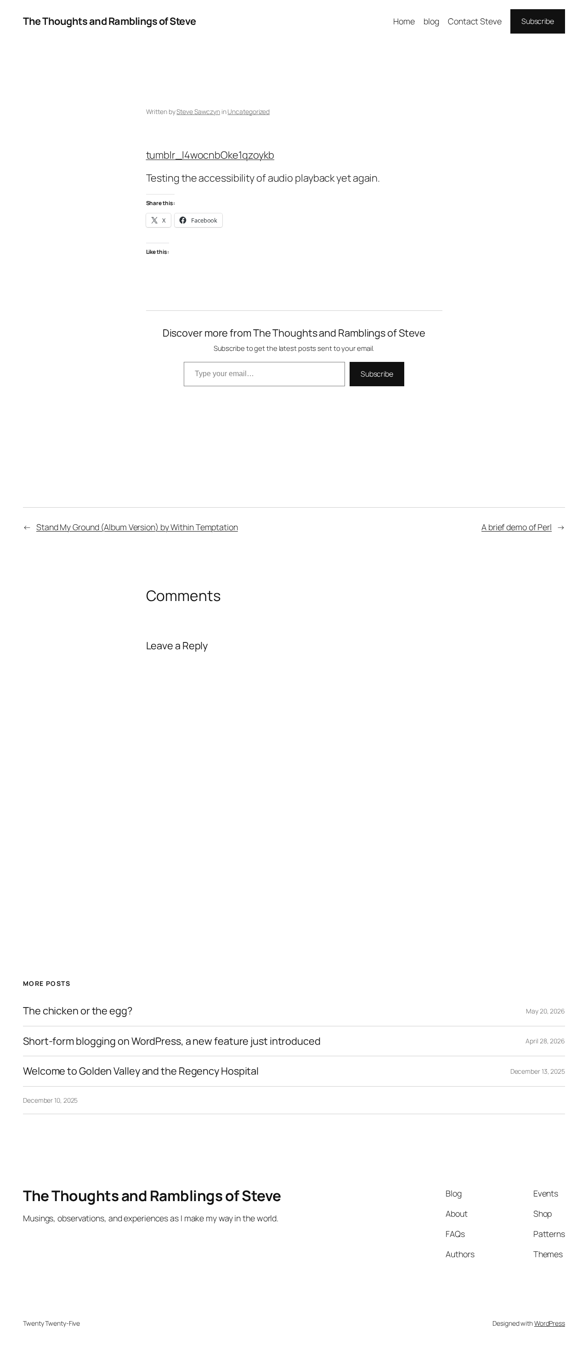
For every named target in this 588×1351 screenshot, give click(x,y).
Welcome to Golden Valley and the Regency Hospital (141, 1070)
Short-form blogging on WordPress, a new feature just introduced (172, 1041)
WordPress (549, 1323)
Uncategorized (248, 111)
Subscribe (537, 21)
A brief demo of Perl (516, 526)
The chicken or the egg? (77, 1010)
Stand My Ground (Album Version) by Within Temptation (137, 526)
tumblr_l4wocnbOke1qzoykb (210, 155)
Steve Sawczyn (198, 111)
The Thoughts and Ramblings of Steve (109, 21)
